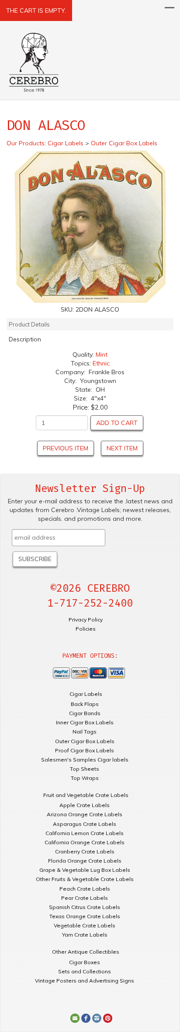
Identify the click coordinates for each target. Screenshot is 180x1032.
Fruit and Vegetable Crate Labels (85, 795)
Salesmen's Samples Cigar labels (84, 759)
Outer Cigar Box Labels (84, 741)
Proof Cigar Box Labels (84, 750)
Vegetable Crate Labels (84, 925)
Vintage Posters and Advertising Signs (84, 980)
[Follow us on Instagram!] (96, 1017)
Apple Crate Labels (84, 805)
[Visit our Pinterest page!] (107, 1017)
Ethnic (101, 363)
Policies (86, 628)
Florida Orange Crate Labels (84, 860)
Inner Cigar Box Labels (85, 722)
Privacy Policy (86, 619)
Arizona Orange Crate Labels (84, 814)
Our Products (26, 143)
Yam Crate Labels (84, 934)
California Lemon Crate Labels (84, 833)
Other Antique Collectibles (85, 951)
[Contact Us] (75, 1017)
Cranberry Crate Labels (84, 851)
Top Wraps (85, 778)
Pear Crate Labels (84, 898)
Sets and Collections (84, 971)
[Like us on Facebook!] (85, 1017)
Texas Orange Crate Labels (84, 916)
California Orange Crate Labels (85, 842)
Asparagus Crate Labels (84, 824)
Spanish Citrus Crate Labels (84, 907)
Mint (101, 354)
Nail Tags (85, 731)
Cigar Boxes (84, 962)
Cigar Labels (85, 694)
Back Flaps (85, 704)
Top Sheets (84, 768)
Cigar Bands (84, 713)
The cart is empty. (36, 10)
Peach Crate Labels (84, 888)
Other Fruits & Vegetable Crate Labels (85, 879)
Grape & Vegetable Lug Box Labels (84, 870)
